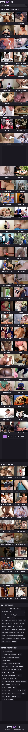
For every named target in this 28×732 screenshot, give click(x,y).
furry (16, 612)
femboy (3, 617)
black (9, 626)
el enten (19, 675)
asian (3, 623)
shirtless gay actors (16, 669)
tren (3, 684)
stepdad (14, 684)
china (11, 612)
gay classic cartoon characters (15, 635)
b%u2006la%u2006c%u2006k (9, 620)
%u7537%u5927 (6, 629)
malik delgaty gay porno (12, 638)
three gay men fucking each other (10, 632)
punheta (8, 684)
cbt (19, 684)
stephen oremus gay (7, 651)
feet (23, 614)
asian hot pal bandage (14, 693)
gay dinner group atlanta (8, 675)
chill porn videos (6, 660)
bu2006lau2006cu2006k (13, 609)
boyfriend (19, 626)
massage (8, 641)
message (4, 693)
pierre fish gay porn (7, 690)
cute (14, 626)
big (24, 612)
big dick (14, 641)
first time (23, 638)
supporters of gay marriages (9, 654)
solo (20, 612)
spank (20, 620)
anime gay (9, 623)
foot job (12, 666)
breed (19, 654)
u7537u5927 (5, 612)
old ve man (13, 678)
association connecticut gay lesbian (11, 614)
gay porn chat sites (7, 687)
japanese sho (5, 678)
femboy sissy (5, 666)
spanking (4, 626)
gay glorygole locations (13, 657)
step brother (22, 629)
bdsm (8, 617)
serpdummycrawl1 (11, 696)
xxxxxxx (24, 693)
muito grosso (17, 690)
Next (22, 436)
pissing (3, 635)
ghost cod (14, 629)
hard (22, 632)
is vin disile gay (6, 669)
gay (24, 620)
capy (19, 696)
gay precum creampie (7, 699)
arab (3, 641)
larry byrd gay (19, 666)
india (3, 696)
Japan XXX (6, 2)
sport (3, 638)
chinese (4, 609)
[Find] (26, 5)
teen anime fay (5, 672)
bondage (16, 623)
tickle (12, 672)
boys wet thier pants (21, 681)
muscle (22, 623)
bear (13, 617)
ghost (23, 690)
